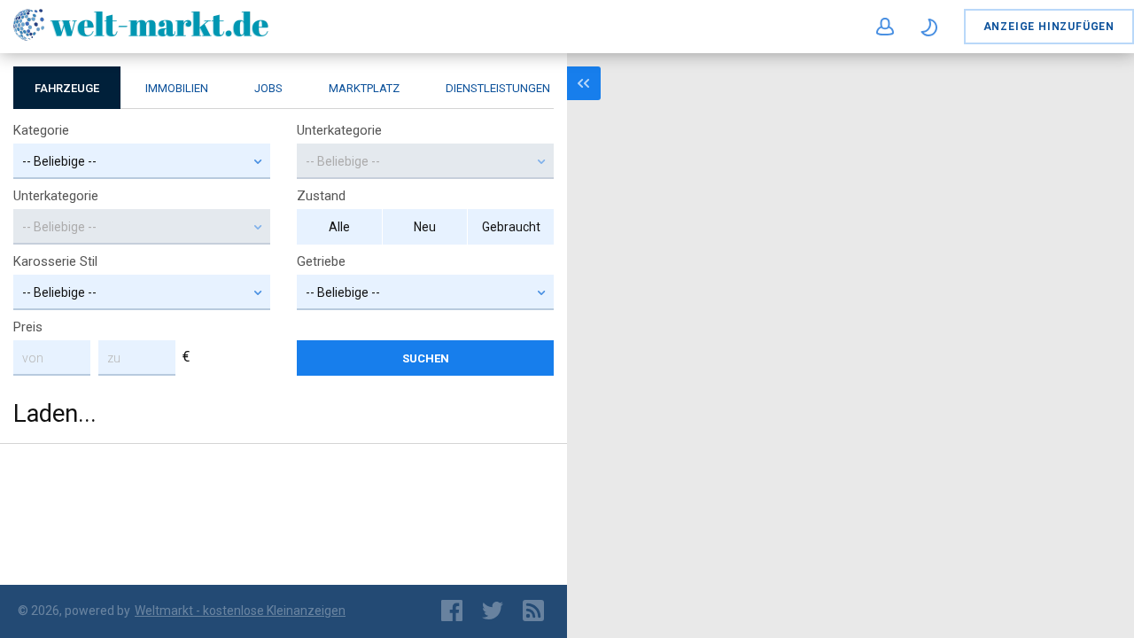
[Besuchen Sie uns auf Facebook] (451, 610)
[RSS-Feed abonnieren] (536, 610)
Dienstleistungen (498, 88)
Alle (339, 227)
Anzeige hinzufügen (1049, 26)
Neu (425, 227)
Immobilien (176, 88)
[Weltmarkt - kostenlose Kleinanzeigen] (141, 37)
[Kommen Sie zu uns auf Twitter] (491, 610)
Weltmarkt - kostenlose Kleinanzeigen (240, 610)
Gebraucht (511, 227)
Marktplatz (364, 88)
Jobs (268, 88)
